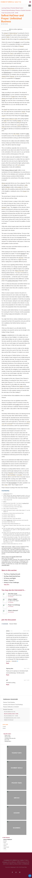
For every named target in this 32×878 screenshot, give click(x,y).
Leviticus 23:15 (6, 493)
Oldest (15, 624)
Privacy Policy (24, 867)
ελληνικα (16, 828)
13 (6, 241)
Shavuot (26, 115)
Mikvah (16, 798)
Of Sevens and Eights (10, 578)
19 (12, 423)
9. (2, 510)
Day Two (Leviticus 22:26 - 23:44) (10, 12)
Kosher (17, 813)
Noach (4, 842)
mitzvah (17, 42)
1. (2, 493)
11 (6, 206)
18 (16, 402)
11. (2, 515)
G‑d (16, 198)
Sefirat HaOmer (6, 94)
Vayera (4, 845)
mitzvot (5, 185)
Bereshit (5, 841)
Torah (22, 115)
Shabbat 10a (9, 520)
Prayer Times (17, 783)
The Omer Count (12, 593)
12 (8, 220)
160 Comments (11, 612)
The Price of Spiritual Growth (12, 574)
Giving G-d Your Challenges (11, 582)
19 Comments (10, 596)
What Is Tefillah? (12, 599)
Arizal (5, 128)
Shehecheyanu (7, 72)
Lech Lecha (5, 844)
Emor (6, 739)
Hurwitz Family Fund (16, 556)
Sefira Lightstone (7, 30)
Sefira (17, 404)
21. (2, 543)
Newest (11, 624)
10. (2, 513)
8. (2, 508)
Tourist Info (17, 753)
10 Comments (10, 606)
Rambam (23, 253)
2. (2, 495)
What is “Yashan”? (9, 580)
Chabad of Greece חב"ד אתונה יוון (11, 2)
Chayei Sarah (6, 847)
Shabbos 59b (23, 540)
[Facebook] (12, 872)
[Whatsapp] (16, 872)
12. (2, 516)
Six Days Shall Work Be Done (12, 576)
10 (21, 156)
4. (2, 501)
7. (2, 506)
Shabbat (4, 335)
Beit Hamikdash (13, 483)
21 (22, 484)
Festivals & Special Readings (8, 10)
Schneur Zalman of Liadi (11, 170)
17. (2, 525)
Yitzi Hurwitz (5, 24)
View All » (6, 584)
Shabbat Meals (17, 768)
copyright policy (5, 565)
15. (2, 522)
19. (2, 532)
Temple (3, 100)
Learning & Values (6, 8)
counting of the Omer (12, 280)
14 (15, 253)
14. (2, 520)
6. (2, 505)
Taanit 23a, (17, 540)
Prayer (6, 735)
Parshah (6, 699)
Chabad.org (12, 867)
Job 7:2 (4, 501)
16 (11, 386)
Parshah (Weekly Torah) (16, 8)
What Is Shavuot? (13, 610)
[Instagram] (19, 872)
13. (2, 518)
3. (2, 499)
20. (2, 537)
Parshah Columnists (26, 10)
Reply (7, 663)
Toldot (4, 848)
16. (2, 523)
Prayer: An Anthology (14, 605)
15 (25, 253)
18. (2, 528)
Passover (18, 10)
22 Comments (10, 602)
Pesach (20, 51)
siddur (27, 133)
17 (20, 392)
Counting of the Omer (9, 738)
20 (25, 438)
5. (2, 503)
